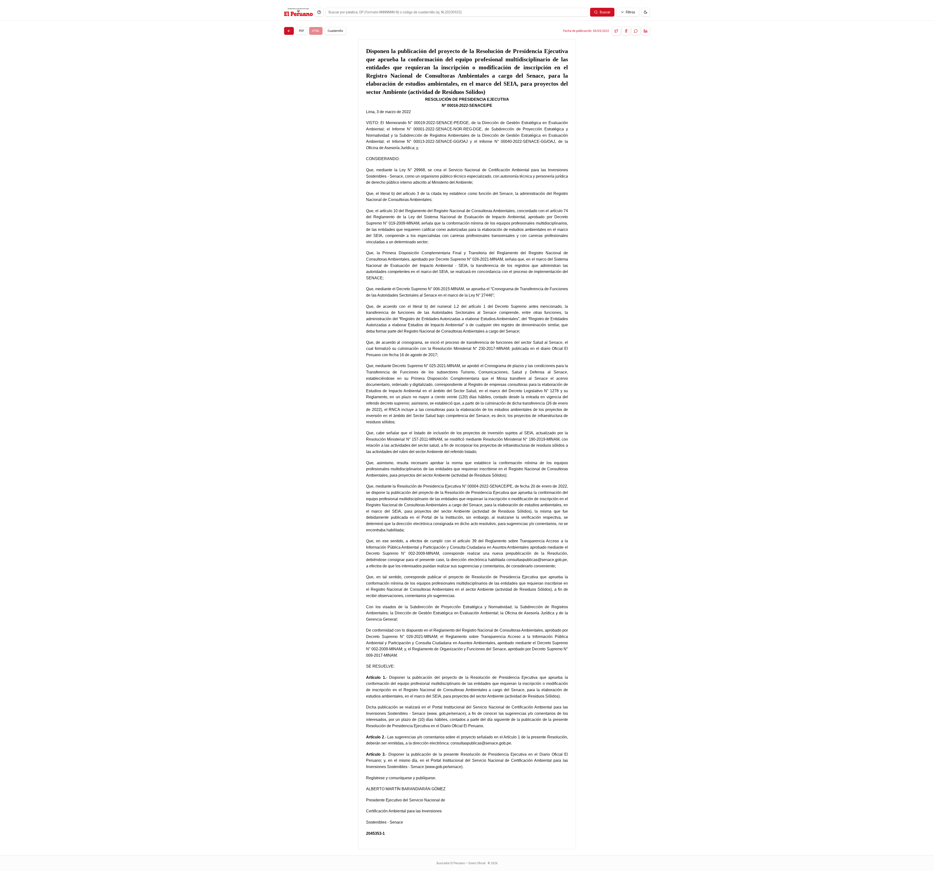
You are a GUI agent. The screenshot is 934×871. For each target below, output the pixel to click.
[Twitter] (616, 31)
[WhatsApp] (635, 31)
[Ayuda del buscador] (319, 12)
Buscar (605, 12)
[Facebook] (626, 31)
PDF (301, 31)
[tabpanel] (467, 444)
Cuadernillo (335, 31)
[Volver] (289, 31)
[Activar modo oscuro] (645, 12)
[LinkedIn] (645, 31)
